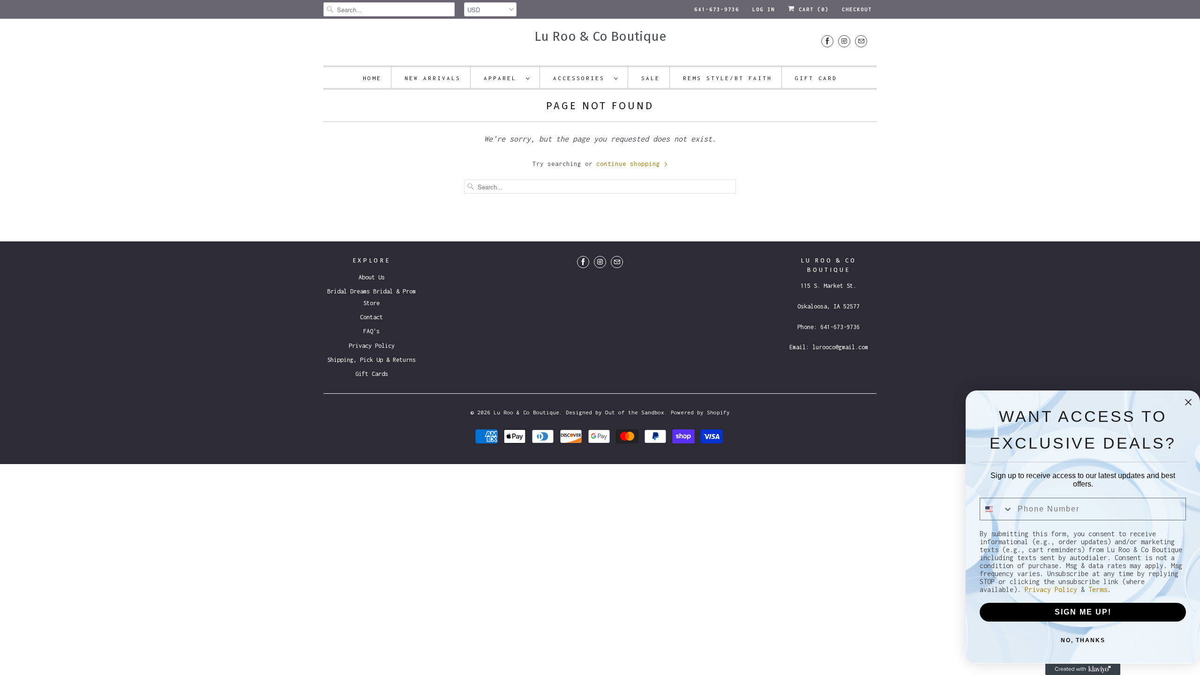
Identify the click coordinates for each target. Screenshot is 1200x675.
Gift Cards (371, 373)
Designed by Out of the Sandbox (615, 412)
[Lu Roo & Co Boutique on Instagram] (844, 41)
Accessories (581, 78)
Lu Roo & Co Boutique (600, 36)
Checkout (857, 9)
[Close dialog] (1188, 402)
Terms (1097, 589)
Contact (371, 317)
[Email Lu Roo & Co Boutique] (861, 41)
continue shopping (630, 163)
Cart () (812, 9)
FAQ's (371, 331)
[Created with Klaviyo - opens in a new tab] (1082, 669)
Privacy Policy (372, 345)
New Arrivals (433, 78)
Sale (650, 78)
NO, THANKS (1083, 640)
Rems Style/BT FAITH (727, 78)
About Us (372, 277)
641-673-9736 (716, 9)
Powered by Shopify (700, 412)
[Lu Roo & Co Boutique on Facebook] (827, 41)
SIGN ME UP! (1083, 612)
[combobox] (996, 509)
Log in (763, 9)
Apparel (502, 78)
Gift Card (816, 78)
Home (372, 78)
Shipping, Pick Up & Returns (371, 359)
